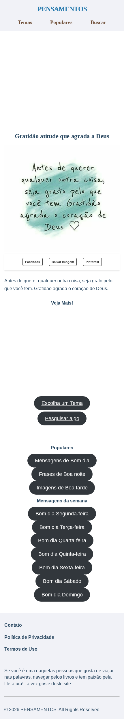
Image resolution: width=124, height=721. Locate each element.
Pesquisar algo (62, 418)
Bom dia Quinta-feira (62, 554)
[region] (62, 79)
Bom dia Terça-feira (62, 527)
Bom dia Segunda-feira (62, 514)
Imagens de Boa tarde (62, 488)
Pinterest (92, 262)
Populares (61, 22)
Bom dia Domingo (62, 595)
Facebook (32, 262)
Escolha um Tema (62, 403)
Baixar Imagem (63, 262)
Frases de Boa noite (62, 474)
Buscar (98, 22)
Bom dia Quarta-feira (62, 540)
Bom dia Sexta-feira (62, 567)
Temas (25, 22)
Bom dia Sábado (62, 581)
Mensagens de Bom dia (62, 460)
